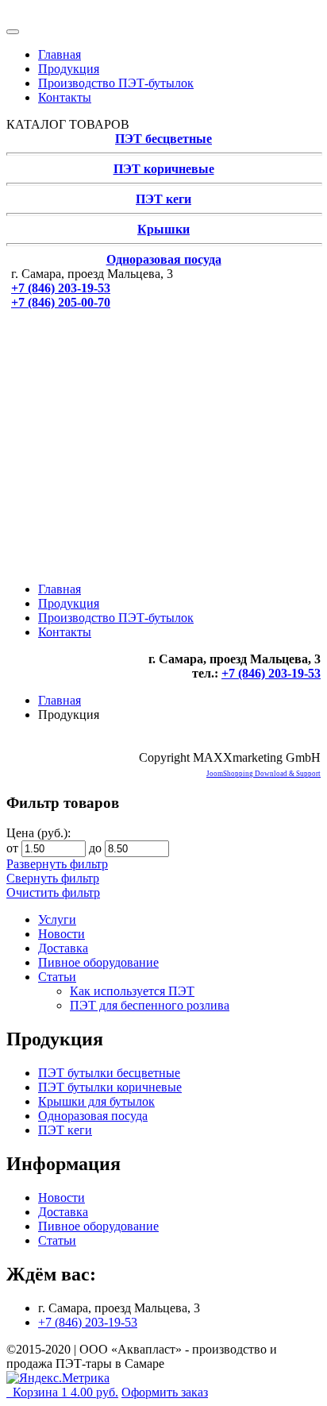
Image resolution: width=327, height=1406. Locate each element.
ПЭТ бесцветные (163, 138)
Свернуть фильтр (52, 878)
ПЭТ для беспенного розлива (149, 1005)
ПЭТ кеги (163, 199)
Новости (61, 934)
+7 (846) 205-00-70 (60, 302)
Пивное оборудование (98, 962)
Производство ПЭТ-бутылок (116, 83)
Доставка (63, 948)
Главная (59, 54)
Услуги (57, 919)
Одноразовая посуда (163, 259)
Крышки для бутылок (96, 1101)
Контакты (64, 97)
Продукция (68, 68)
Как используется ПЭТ (132, 991)
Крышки (163, 229)
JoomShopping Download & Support (263, 774)
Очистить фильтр (53, 892)
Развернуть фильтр (57, 864)
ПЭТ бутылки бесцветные (109, 1073)
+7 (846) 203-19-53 (60, 288)
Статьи (57, 976)
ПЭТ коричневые (163, 169)
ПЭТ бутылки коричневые (110, 1087)
